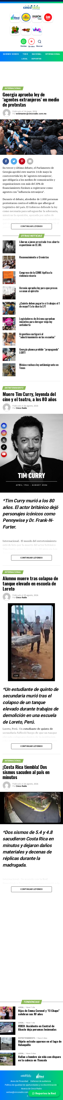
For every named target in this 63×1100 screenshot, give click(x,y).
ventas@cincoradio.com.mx (19, 1092)
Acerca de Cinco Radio (31, 1089)
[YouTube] (4, 454)
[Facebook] (4, 426)
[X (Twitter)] (4, 440)
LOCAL (24, 59)
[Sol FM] (15, 30)
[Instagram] (4, 433)
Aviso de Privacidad (19, 1081)
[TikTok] (4, 447)
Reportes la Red (45, 1093)
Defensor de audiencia (41, 1081)
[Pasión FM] (37, 17)
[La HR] (48, 17)
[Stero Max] (26, 30)
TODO (25, 54)
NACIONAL (36, 54)
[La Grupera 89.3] (26, 17)
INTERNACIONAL (52, 54)
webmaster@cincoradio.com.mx (31, 114)
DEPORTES (37, 59)
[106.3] (37, 30)
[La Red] (15, 17)
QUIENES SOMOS (11, 54)
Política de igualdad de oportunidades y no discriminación (31, 1085)
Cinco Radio (21, 408)
